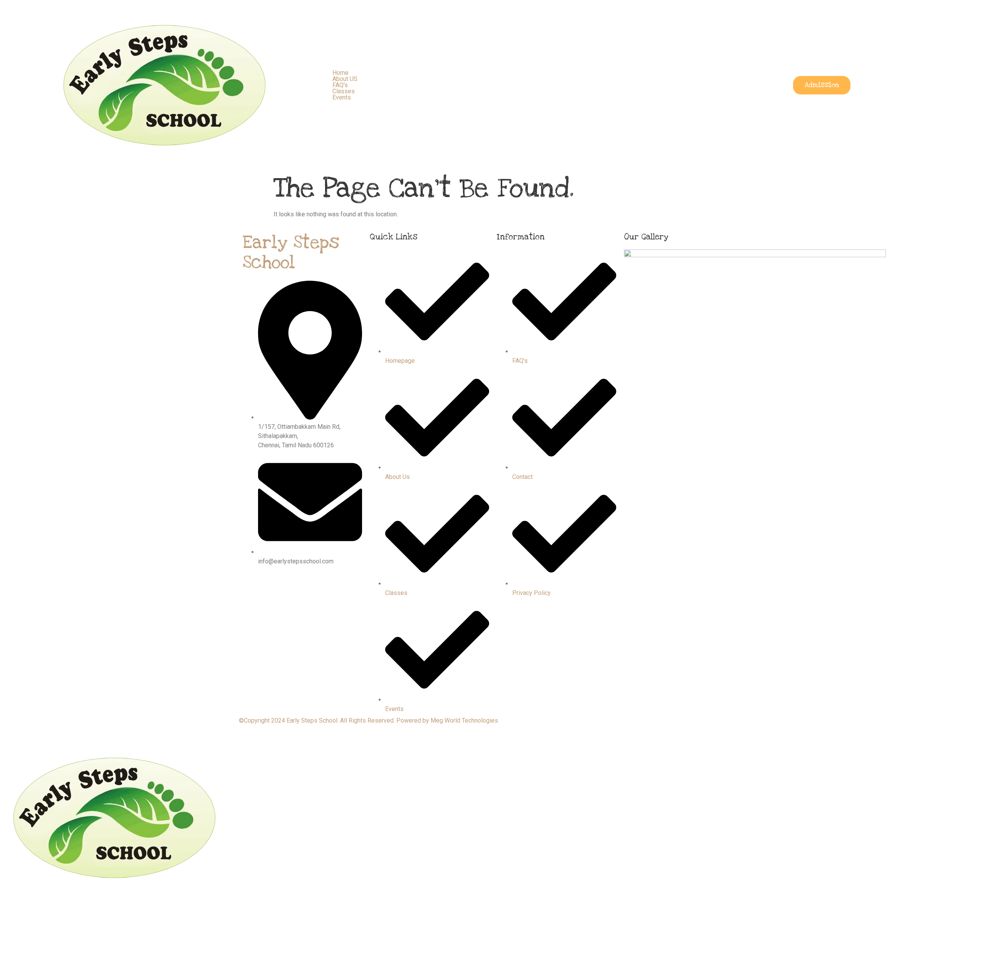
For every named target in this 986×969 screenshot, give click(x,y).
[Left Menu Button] (4, 732)
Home (340, 72)
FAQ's (340, 85)
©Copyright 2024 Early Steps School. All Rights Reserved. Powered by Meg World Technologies (368, 720)
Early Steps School (291, 253)
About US (344, 79)
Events (341, 97)
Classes (343, 91)
